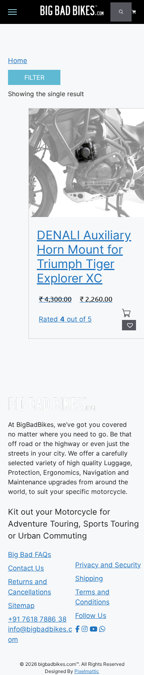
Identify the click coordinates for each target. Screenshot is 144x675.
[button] (129, 325)
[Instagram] (85, 629)
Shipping (89, 578)
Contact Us (26, 568)
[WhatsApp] (102, 629)
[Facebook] (77, 629)
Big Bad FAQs (29, 555)
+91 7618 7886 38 (37, 619)
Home (17, 61)
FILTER (34, 77)
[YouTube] (93, 629)
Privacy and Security (108, 565)
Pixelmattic (86, 671)
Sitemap (21, 606)
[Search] (121, 12)
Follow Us (90, 616)
